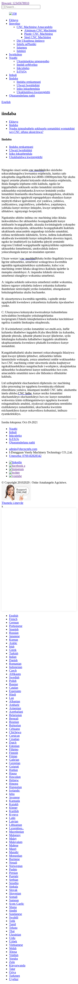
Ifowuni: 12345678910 (15, 3)
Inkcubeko (23, 68)
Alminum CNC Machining (40, 30)
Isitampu (22, 47)
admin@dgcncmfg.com (23, 449)
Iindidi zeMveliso (27, 64)
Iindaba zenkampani (29, 81)
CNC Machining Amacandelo (34, 27)
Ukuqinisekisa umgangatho (33, 61)
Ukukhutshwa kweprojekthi (33, 92)
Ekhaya (13, 20)
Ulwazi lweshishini (28, 85)
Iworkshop (15, 54)
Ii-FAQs (22, 71)
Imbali (13, 75)
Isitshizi (21, 51)
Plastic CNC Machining (38, 33)
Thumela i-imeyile (12, 502)
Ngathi (13, 57)
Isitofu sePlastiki (26, 44)
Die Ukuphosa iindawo (30, 40)
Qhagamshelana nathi (22, 95)
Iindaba (13, 78)
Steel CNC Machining (37, 37)
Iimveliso (14, 23)
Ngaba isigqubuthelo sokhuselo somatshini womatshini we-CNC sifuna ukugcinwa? (42, 130)
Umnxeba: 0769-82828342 (25, 455)
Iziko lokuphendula (28, 88)
